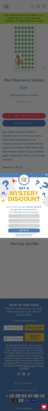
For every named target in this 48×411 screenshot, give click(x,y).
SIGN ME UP (24, 230)
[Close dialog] (46, 174)
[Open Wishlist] (44, 407)
